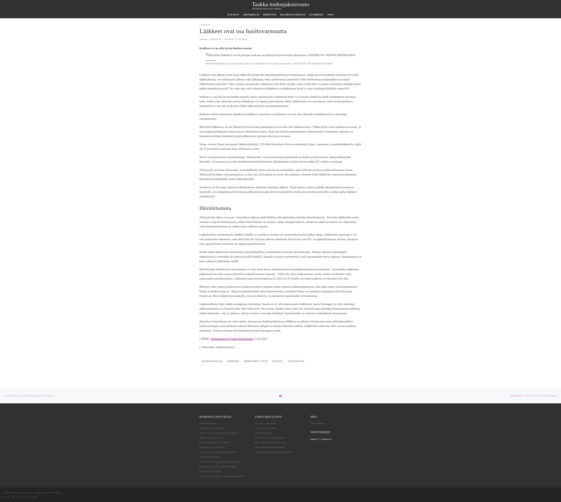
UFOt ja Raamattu (263, 433)
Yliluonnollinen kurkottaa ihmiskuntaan (273, 452)
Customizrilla (32, 497)
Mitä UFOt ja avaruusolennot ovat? (271, 442)
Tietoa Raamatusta (207, 423)
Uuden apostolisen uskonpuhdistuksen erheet (220, 462)
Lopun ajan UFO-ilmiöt (265, 428)
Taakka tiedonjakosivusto (22, 492)
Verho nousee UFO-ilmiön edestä (270, 447)
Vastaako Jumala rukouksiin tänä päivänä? (218, 433)
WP (13, 497)
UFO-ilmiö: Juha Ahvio (265, 423)
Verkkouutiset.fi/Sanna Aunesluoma (232, 338)
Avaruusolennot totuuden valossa (270, 438)
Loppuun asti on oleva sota (211, 447)
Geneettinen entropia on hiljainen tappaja (218, 466)
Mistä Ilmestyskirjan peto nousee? (214, 442)
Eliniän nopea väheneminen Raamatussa (217, 452)
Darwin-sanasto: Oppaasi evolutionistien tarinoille (222, 476)
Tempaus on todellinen (209, 457)
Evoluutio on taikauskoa (210, 471)
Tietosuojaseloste (318, 423)
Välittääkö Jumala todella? (211, 428)
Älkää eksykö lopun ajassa (211, 438)
